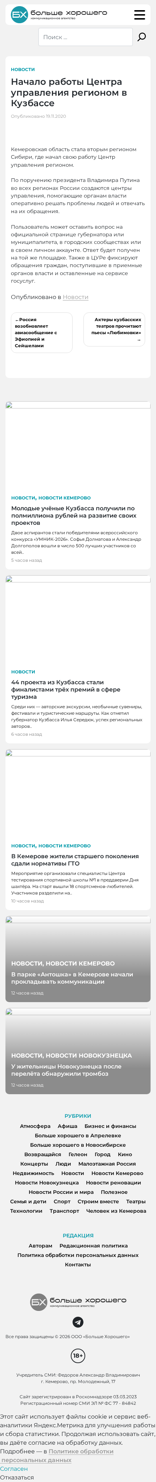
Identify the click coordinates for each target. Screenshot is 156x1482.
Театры (136, 1201)
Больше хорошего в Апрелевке (78, 1135)
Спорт (62, 1201)
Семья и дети (28, 1201)
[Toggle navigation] (139, 15)
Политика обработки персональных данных (78, 1255)
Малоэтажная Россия (107, 1164)
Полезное (114, 1192)
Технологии (26, 1211)
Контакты (78, 1264)
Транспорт (64, 1211)
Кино (125, 1154)
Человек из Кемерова (116, 1211)
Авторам (40, 1245)
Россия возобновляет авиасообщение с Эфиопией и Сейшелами (36, 332)
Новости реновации (113, 1182)
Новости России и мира (61, 1192)
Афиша (67, 1126)
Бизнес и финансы (110, 1126)
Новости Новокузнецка (47, 1182)
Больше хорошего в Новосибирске (78, 1145)
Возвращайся (42, 1154)
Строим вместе (98, 1201)
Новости (23, 69)
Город (103, 1154)
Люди (63, 1164)
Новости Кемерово (64, 498)
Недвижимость (33, 1173)
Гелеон (78, 1154)
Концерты (34, 1164)
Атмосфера (35, 1126)
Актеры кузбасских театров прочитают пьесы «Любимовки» (116, 326)
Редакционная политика (93, 1245)
